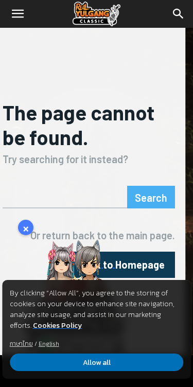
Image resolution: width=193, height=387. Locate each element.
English (49, 343)
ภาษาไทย (21, 343)
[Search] (178, 14)
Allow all (97, 362)
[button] (17, 14)
